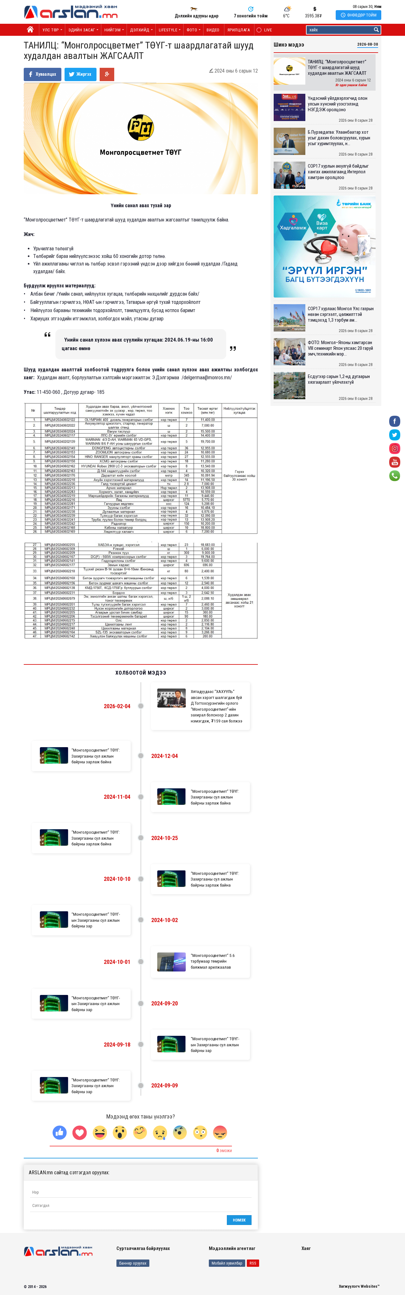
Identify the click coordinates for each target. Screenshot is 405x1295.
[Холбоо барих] (395, 475)
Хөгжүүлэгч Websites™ (359, 1286)
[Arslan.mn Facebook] (395, 421)
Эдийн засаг (81, 30)
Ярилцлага (238, 30)
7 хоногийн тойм (251, 15)
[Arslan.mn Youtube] (395, 462)
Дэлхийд (139, 30)
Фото (192, 30)
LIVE (265, 30)
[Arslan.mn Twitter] (395, 435)
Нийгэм (112, 30)
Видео (213, 30)
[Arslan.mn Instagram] (395, 448)
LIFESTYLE (168, 30)
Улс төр (50, 30)
